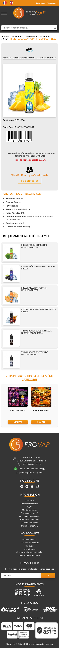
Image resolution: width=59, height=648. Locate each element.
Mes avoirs (29, 546)
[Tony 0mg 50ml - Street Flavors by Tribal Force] (18, 397)
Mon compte (29, 533)
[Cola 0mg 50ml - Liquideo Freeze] (11, 316)
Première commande (29, 519)
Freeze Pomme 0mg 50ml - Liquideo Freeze (34, 246)
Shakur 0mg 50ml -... (41, 410)
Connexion (51, 3)
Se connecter (29, 181)
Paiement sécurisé (29, 503)
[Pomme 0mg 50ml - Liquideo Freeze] (11, 252)
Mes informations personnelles (29, 552)
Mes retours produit (30, 542)
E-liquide (16, 36)
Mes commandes (29, 539)
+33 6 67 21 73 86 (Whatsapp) (31, 468)
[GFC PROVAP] (29, 13)
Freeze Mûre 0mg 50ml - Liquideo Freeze (38, 267)
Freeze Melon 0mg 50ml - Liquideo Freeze (34, 289)
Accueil (5, 36)
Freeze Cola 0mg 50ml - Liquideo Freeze (38, 310)
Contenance (30, 36)
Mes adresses (29, 549)
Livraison (29, 500)
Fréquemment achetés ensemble (26, 236)
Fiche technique (11, 194)
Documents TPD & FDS (29, 516)
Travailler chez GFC (29, 526)
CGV (29, 507)
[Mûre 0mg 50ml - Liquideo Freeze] (11, 273)
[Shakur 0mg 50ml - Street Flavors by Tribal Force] (41, 397)
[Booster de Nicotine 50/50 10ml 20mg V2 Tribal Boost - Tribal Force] (11, 359)
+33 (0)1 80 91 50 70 (32, 464)
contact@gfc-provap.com (31, 472)
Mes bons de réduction (29, 555)
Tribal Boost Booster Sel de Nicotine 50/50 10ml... (36, 332)
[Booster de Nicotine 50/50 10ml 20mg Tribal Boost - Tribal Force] (11, 338)
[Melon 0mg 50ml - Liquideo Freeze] (11, 295)
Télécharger (33, 194)
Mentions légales (29, 510)
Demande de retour (29, 522)
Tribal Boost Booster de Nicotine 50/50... (34, 353)
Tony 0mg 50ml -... (18, 410)
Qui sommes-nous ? (29, 513)
